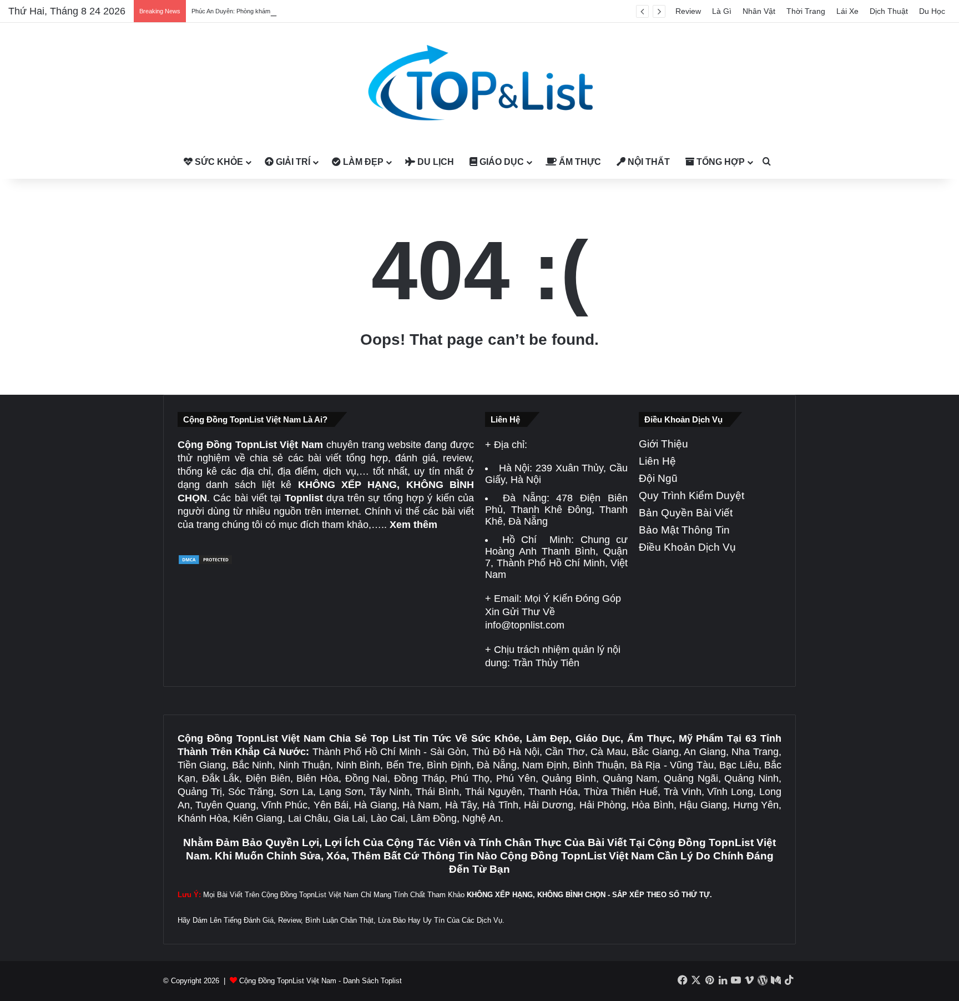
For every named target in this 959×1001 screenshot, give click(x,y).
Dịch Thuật (889, 11)
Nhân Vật (759, 11)
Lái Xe (847, 11)
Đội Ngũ (658, 478)
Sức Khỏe (218, 162)
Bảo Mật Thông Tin (684, 530)
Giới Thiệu (663, 444)
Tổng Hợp (719, 162)
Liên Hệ (657, 461)
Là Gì (721, 11)
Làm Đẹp (362, 162)
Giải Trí (292, 162)
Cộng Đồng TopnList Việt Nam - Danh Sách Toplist (320, 981)
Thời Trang (805, 11)
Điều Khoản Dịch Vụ (687, 547)
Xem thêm (413, 524)
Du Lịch (434, 162)
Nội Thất (647, 162)
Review (688, 11)
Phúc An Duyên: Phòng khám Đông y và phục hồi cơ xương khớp (279, 11)
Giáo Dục (500, 162)
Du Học (932, 11)
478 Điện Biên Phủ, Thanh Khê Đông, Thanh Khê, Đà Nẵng (556, 509)
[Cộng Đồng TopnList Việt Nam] (479, 84)
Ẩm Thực (579, 162)
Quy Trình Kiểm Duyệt (691, 495)
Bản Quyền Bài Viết (686, 513)
